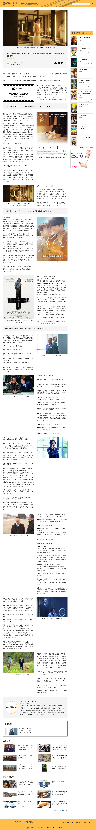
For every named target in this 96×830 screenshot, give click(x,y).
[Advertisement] (81, 19)
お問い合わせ (86, 822)
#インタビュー (10, 58)
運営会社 (78, 822)
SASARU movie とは (68, 822)
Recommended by (58, 810)
